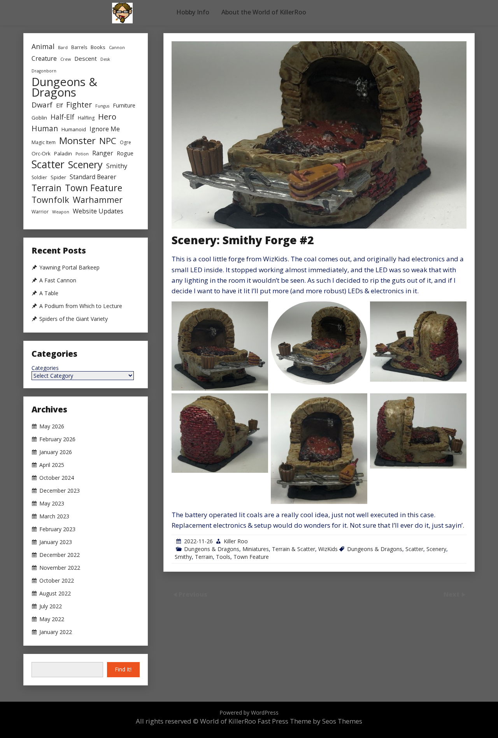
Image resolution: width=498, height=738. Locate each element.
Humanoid (73, 129)
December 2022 (59, 554)
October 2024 (56, 477)
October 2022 (56, 580)
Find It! (123, 669)
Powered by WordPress (249, 712)
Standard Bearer (93, 177)
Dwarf (42, 104)
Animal (43, 46)
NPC (107, 141)
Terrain (204, 556)
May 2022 (51, 619)
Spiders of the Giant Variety (73, 318)
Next (452, 594)
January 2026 (55, 452)
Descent (85, 58)
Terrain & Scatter (293, 549)
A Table (48, 293)
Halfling (86, 117)
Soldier (39, 177)
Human (45, 128)
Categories (45, 368)
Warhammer (98, 199)
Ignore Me (104, 129)
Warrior (40, 211)
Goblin (39, 117)
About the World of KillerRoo (263, 12)
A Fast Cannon (57, 280)
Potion (82, 154)
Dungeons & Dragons (211, 549)
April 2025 (51, 465)
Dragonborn (44, 71)
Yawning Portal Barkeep (69, 267)
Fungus (102, 106)
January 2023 (55, 542)
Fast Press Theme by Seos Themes (310, 721)
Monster (77, 140)
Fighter (79, 104)
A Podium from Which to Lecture (80, 306)
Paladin (63, 153)
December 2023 (59, 490)
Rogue (125, 153)
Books (98, 47)
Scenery (436, 549)
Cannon (117, 47)
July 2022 (50, 606)
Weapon (60, 212)
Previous (193, 594)
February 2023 (57, 529)
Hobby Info (192, 12)
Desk (105, 59)
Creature (44, 58)
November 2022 (59, 567)
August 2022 (55, 593)
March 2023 (54, 516)
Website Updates (98, 211)
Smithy (183, 556)
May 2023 (51, 503)
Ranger (102, 153)
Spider (58, 177)
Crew (65, 59)
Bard (63, 47)
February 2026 (57, 439)
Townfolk (50, 199)
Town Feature (251, 556)
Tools (223, 556)
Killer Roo (236, 541)
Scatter (414, 549)
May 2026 (51, 426)
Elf (59, 105)
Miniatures (255, 549)
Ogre (125, 142)
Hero (107, 116)
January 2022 (55, 632)
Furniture (124, 105)
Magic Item (44, 142)
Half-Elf (62, 117)
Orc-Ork (41, 153)
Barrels (79, 47)
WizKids (328, 549)
